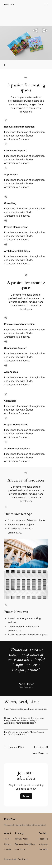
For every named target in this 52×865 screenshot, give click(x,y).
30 (46, 747)
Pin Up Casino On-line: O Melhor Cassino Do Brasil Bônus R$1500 (24, 733)
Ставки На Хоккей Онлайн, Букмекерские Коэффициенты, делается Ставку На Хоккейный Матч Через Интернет (24, 720)
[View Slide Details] (26, 43)
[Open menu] (46, 4)
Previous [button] (35, 30)
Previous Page (14, 747)
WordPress (22, 859)
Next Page (40, 753)
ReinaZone (9, 4)
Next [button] (45, 30)
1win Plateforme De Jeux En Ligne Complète (25, 709)
